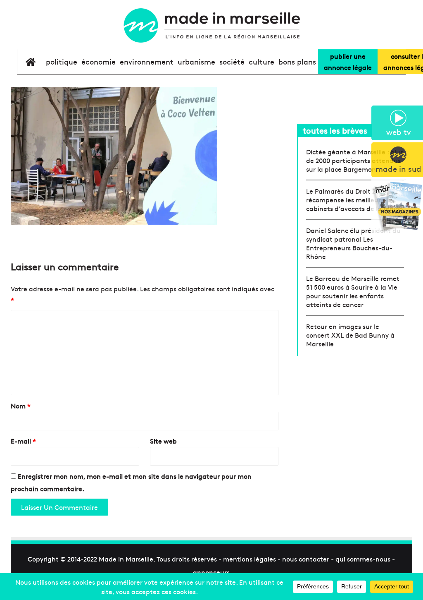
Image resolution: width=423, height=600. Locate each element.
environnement (146, 61)
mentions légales (249, 558)
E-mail (23, 440)
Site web (163, 440)
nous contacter (305, 558)
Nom (21, 405)
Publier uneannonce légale (348, 61)
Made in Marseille (126, 558)
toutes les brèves (335, 130)
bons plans (297, 61)
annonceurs (211, 571)
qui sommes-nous (362, 558)
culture (261, 61)
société (232, 61)
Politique (61, 61)
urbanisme (196, 61)
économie (98, 61)
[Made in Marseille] (211, 25)
